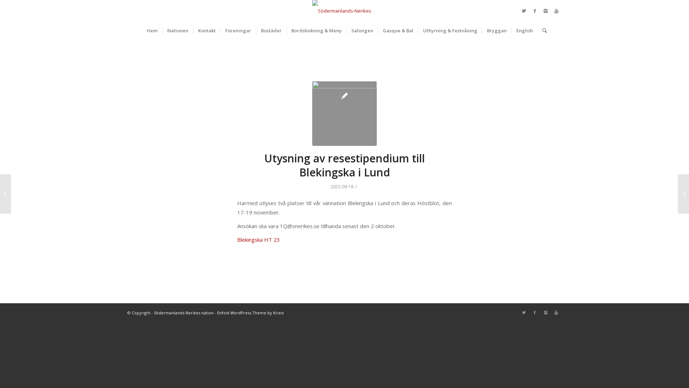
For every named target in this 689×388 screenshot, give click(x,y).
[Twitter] (524, 10)
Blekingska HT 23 (258, 239)
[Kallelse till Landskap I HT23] (5, 194)
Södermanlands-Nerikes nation (184, 312)
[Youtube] (556, 10)
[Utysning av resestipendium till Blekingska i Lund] (344, 113)
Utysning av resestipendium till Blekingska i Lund (344, 165)
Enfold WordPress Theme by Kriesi (250, 312)
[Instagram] (545, 10)
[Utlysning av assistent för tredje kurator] (683, 194)
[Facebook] (534, 10)
